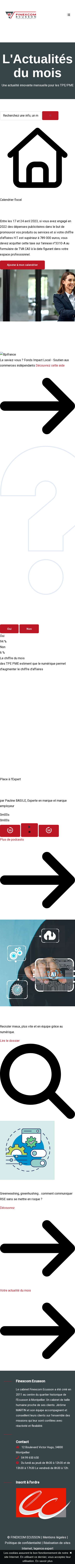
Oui (9, 629)
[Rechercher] (50, 115)
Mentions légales (54, 1537)
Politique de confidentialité (23, 1543)
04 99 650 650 (29, 1457)
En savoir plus (43, 1560)
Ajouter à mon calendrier (22, 265)
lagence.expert (43, 1548)
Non (29, 629)
